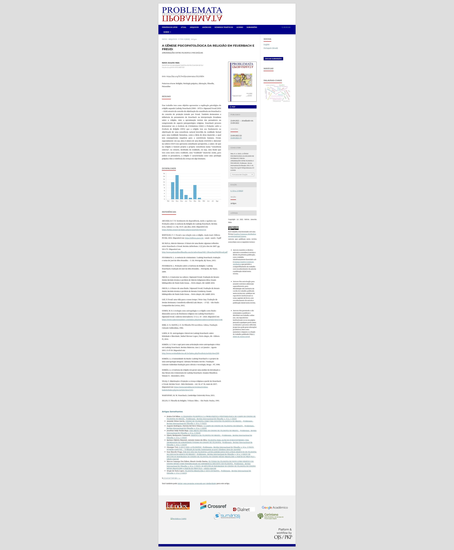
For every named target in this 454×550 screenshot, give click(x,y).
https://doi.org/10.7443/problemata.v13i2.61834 (185, 76)
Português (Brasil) (271, 48)
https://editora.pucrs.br (194, 238)
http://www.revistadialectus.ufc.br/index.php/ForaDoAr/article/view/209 (190, 353)
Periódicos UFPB (169, 27)
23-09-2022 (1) (236, 138)
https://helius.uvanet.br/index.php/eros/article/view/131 (184, 230)
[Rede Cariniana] (270, 516)
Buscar (286, 27)
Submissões (252, 27)
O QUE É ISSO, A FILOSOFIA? (190, 447)
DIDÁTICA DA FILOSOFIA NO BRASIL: (206, 435)
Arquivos (194, 27)
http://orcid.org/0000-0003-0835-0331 (173, 67)
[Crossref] (213, 505)
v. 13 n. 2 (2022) (184, 39)
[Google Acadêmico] (275, 508)
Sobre (167, 32)
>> (179, 478)
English (266, 44)
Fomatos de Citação (239, 174)
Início (164, 39)
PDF (233, 107)
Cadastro (280, 7)
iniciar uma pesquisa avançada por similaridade (197, 483)
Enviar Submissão (273, 59)
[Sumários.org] (227, 516)
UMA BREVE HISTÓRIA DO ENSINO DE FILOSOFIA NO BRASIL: (214, 430)
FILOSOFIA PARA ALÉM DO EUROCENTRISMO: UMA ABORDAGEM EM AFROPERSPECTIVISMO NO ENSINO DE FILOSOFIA (208, 441)
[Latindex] (179, 506)
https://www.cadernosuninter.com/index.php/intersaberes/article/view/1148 (192, 319)
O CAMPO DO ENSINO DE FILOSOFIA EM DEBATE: (223, 426)
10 (176, 478)
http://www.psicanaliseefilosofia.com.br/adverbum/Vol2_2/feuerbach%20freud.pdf (194, 252)
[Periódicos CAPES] (184, 519)
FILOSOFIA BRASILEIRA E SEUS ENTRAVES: (202, 471)
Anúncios (206, 27)
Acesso (239, 27)
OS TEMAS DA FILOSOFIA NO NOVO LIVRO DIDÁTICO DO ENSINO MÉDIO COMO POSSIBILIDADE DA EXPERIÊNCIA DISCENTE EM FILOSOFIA (210, 462)
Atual (183, 27)
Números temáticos (224, 27)
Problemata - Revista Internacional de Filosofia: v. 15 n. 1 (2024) (211, 419)
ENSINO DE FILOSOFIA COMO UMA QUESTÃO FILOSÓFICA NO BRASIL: (214, 421)
